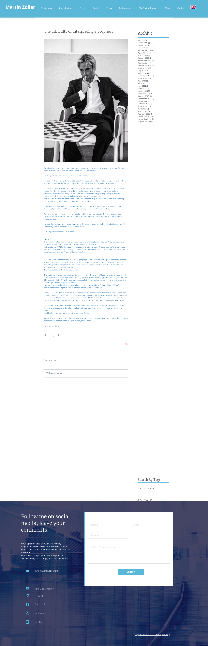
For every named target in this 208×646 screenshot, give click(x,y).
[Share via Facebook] (45, 335)
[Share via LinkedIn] (59, 335)
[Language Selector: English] (195, 7)
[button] (148, 6)
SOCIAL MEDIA (51, 326)
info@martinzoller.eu (46, 570)
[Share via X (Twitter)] (52, 335)
